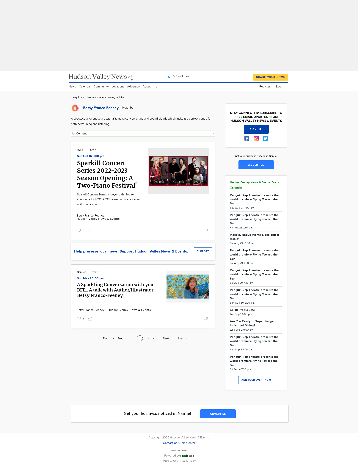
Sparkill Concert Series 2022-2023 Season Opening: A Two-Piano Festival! (107, 174)
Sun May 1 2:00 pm (90, 278)
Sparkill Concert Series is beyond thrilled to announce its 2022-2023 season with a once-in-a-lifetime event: (108, 199)
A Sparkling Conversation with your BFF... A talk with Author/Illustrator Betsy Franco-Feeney (116, 290)
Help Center (187, 443)
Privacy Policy (188, 461)
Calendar (85, 86)
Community (101, 86)
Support (203, 251)
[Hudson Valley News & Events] (101, 76)
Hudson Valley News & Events (98, 219)
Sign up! (256, 129)
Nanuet (81, 272)
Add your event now (256, 380)
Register (264, 86)
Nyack (80, 149)
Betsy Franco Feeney (90, 215)
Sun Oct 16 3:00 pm (90, 156)
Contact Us (170, 443)
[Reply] (89, 230)
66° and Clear (181, 76)
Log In (280, 86)
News (72, 86)
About (147, 86)
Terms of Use (171, 461)
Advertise (133, 86)
